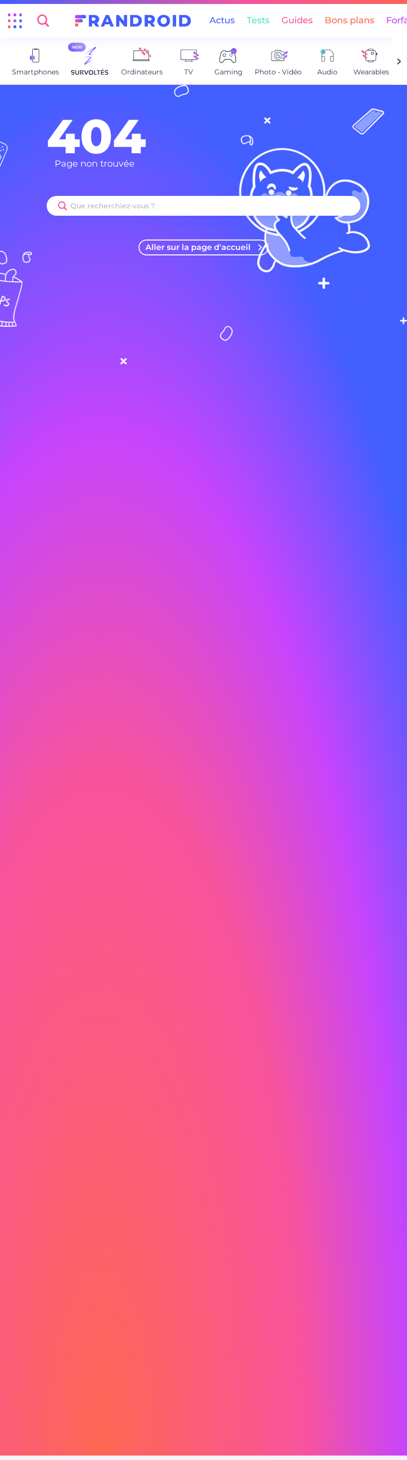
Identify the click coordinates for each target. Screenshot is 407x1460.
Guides (297, 20)
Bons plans (349, 20)
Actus (222, 20)
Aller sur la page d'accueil (198, 247)
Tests (258, 20)
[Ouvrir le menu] (15, 21)
